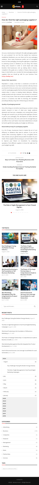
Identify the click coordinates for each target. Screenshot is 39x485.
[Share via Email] (29, 153)
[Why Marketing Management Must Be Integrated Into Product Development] (10, 284)
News (20, 450)
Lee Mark (9, 22)
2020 (4, 411)
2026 (4, 358)
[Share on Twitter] (25, 153)
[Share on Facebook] (23, 153)
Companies (20, 435)
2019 (4, 413)
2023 (4, 403)
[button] (3, 195)
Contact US (19, 479)
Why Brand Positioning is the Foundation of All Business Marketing (10, 271)
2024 (4, 401)
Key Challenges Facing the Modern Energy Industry (9, 247)
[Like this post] (21, 153)
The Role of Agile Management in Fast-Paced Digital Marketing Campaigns (28, 248)
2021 (4, 408)
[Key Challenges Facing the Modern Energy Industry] (10, 238)
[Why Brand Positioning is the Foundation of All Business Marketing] (10, 261)
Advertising (20, 427)
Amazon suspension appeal (10, 468)
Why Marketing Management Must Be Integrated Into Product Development (9, 295)
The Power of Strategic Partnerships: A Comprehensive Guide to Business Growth (28, 272)
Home (19, 2)
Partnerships (20, 454)
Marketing (20, 446)
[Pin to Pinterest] (27, 153)
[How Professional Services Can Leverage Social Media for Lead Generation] (29, 284)
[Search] (37, 6)
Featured (20, 438)
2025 (4, 398)
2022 (4, 406)
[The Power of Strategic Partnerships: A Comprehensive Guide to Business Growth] (29, 261)
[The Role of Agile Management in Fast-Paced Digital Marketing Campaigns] (19, 191)
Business (11, 12)
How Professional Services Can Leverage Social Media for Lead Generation (28, 295)
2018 (4, 416)
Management (20, 442)
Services (20, 458)
